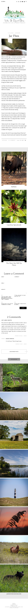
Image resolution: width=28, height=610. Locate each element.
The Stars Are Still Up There (14, 264)
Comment (17, 276)
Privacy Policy (14, 605)
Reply (25, 335)
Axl (23, 66)
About (14, 603)
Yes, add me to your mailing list (20, 296)
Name (3, 276)
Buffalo (14, 187)
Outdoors (4, 140)
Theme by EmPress (14, 607)
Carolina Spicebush (14, 225)
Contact (14, 604)
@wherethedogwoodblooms (14, 593)
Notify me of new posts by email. (20, 304)
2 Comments (12, 140)
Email (3, 283)
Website (3, 289)
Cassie (8, 338)
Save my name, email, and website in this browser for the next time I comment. (6, 298)
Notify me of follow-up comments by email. (7, 304)
